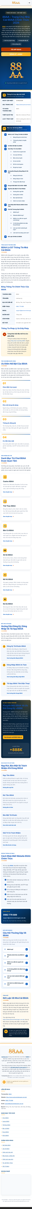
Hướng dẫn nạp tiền (18, 191)
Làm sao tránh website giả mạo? (20, 228)
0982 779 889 (20, 306)
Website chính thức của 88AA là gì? (14, 955)
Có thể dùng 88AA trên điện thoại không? (20, 224)
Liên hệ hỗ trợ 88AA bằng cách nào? (14, 983)
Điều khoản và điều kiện (8, 1155)
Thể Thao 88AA (9, 506)
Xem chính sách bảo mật (9, 825)
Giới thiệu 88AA (6, 1145)
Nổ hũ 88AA (5, 1135)
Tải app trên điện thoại (19, 181)
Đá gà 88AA (5, 1132)
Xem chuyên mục (8, 492)
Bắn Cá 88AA (8, 530)
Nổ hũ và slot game (18, 164)
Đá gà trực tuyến (17, 167)
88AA (10, 1094)
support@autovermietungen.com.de (14, 918)
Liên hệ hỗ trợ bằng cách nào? (21, 232)
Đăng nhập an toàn (18, 178)
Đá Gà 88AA (8, 604)
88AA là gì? (16, 212)
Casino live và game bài (19, 151)
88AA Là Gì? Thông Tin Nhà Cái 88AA (18, 134)
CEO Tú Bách (5, 1166)
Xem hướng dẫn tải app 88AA (15, 693)
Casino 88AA (8, 481)
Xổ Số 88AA (8, 555)
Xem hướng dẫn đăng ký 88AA (15, 658)
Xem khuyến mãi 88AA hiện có (13, 737)
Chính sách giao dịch (7, 1159)
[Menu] (29, 2)
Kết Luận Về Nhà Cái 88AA (15, 236)
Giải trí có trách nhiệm (19, 201)
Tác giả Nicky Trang (7, 1162)
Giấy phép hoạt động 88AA (18, 340)
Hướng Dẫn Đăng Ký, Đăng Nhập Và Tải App (18, 171)
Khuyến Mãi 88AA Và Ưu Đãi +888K (17, 185)
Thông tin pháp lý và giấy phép (19, 141)
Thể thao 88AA (6, 1125)
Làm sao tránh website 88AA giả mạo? (15, 976)
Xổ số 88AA (5, 1118)
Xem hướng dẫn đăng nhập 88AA (16, 676)
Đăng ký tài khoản (18, 175)
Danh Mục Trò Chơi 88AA (14, 148)
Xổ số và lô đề (16, 161)
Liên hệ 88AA (5, 1148)
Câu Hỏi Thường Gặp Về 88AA (16, 209)
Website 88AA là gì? (18, 215)
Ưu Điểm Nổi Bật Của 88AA (15, 145)
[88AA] (16, 3)
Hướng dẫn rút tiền (18, 194)
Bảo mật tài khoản (18, 197)
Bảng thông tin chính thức (20, 137)
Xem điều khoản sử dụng (9, 845)
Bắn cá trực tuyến (17, 158)
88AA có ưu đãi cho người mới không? (20, 219)
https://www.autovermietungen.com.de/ (14, 1019)
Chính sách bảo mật (7, 1152)
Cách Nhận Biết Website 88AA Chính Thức (18, 205)
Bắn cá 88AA (5, 1128)
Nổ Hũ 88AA (8, 579)
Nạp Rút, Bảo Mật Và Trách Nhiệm (16, 188)
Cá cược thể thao (17, 154)
